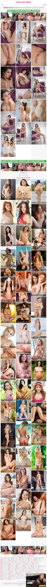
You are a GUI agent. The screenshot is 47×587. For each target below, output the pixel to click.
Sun (2, 569)
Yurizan (38, 571)
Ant (13, 557)
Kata (10, 566)
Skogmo (26, 563)
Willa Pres (11, 574)
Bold (2, 562)
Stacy (2, 579)
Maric (10, 579)
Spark (2, 577)
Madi (40, 565)
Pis (33, 564)
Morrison (13, 558)
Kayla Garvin (3, 571)
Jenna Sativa (13, 561)
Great (22, 561)
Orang (37, 561)
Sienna (19, 578)
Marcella (32, 565)
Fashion (2, 574)
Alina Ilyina (30, 571)
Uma (25, 562)
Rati (27, 564)
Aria (16, 570)
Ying (10, 572)
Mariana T (12, 571)
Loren (2, 566)
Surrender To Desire (20, 573)
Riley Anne (10, 578)
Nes (31, 569)
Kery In (2, 572)
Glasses (21, 557)
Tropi (2, 573)
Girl (32, 570)
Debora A (18, 572)
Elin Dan (10, 577)
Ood (24, 569)
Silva (34, 563)
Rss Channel (20, 585)
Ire (29, 561)
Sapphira (18, 564)
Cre (9, 570)
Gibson (33, 566)
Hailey (24, 566)
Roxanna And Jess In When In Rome (7, 563)
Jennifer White (28, 572)
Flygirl (40, 566)
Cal (40, 570)
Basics (25, 577)
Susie (29, 557)
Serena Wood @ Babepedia (23, 175)
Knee (6, 557)
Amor (37, 572)
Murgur (17, 565)
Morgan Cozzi (3, 561)
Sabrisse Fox (38, 558)
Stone (17, 562)
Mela (25, 565)
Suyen (2, 578)
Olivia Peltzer (3, 558)
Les (38, 569)
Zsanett (21, 571)
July (17, 566)
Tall (19, 563)
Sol (9, 569)
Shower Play (22, 558)
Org (16, 569)
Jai (29, 558)
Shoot (10, 564)
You (9, 562)
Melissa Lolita (38, 557)
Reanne (10, 573)
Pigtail (2, 565)
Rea (19, 574)
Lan (2, 570)
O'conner (33, 562)
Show (2, 564)
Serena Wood (8, 8)
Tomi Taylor (25, 570)
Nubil (10, 565)
